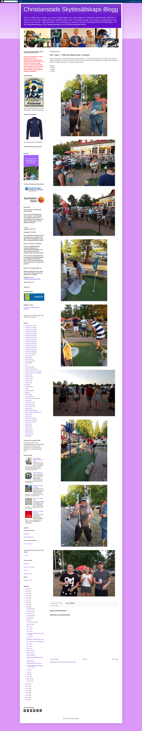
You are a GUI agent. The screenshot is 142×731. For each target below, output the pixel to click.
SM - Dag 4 (29, 637)
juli (28, 620)
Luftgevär (27, 390)
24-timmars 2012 (29, 327)
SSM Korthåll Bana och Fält (34, 663)
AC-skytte (26, 555)
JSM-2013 (28, 380)
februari (29, 679)
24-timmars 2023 (29, 347)
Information (28, 367)
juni (28, 669)
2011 (26, 697)
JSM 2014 (27, 379)
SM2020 (27, 424)
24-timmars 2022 (29, 345)
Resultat (27, 400)
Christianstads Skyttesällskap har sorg (38, 460)
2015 (26, 688)
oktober (29, 613)
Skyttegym (28, 408)
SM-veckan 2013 (29, 418)
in (25, 365)
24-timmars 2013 (29, 329)
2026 (26, 589)
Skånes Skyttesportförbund (32, 412)
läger (26, 392)
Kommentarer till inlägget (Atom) (67, 662)
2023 (26, 595)
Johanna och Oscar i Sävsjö (32, 373)
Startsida (84, 659)
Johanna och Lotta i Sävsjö (32, 371)
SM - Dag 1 (29, 648)
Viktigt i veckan (30, 624)
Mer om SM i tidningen (32, 622)
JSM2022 (27, 382)
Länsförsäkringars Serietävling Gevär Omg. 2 (35, 666)
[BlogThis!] (68, 603)
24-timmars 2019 (29, 341)
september (30, 615)
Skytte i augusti (30, 653)
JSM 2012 (27, 377)
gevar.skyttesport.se (29, 537)
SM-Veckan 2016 (29, 420)
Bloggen (27, 357)
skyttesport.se (27, 533)
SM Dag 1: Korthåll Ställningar (38, 512)
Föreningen (28, 361)
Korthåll (27, 386)
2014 (26, 690)
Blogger (77, 718)
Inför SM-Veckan (31, 655)
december (29, 609)
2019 (26, 604)
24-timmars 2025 (29, 351)
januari (29, 681)
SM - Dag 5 (29, 631)
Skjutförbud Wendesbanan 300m (35, 639)
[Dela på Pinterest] (74, 603)
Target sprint (28, 430)
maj (28, 672)
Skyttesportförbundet (30, 410)
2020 (26, 602)
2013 (26, 693)
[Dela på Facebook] (72, 603)
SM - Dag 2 (29, 646)
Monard (25, 570)
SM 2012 (27, 414)
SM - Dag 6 (29, 629)
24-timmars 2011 (29, 325)
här (34, 222)
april (28, 674)
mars (28, 676)
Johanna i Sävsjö (29, 369)
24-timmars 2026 (29, 353)
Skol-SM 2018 (29, 406)
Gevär (26, 363)
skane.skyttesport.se (28, 543)
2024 (26, 593)
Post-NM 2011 (29, 396)
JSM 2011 (27, 375)
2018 (26, 607)
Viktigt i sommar (31, 661)
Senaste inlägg (54, 659)
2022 (26, 598)
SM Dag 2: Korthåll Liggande (38, 486)
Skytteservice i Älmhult (29, 567)
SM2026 (27, 428)
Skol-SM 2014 (29, 404)
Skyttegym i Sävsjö (28, 580)
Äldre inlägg (114, 659)
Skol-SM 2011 (28, 402)
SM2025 (27, 426)
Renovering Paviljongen (31, 398)
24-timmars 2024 (29, 349)
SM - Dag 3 (29, 644)
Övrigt (56, 605)
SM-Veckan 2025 (29, 422)
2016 (26, 686)
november (29, 611)
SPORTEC (26, 563)
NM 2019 (27, 394)
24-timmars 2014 (29, 331)
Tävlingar (27, 432)
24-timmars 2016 (29, 335)
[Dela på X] (70, 603)
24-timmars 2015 (29, 333)
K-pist (26, 384)
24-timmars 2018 (29, 339)
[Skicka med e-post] (66, 603)
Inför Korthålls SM (37, 472)
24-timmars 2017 (29, 337)
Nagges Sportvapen (28, 573)
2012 (26, 695)
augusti (29, 618)
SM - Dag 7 (29, 626)
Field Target (28, 359)
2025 (26, 591)
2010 (26, 699)
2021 (26, 600)
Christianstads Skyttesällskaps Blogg (71, 9)
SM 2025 (27, 416)
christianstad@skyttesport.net (32, 279)
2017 (26, 684)
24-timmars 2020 (29, 343)
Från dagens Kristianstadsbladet (35, 641)
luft (26, 388)
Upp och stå (28, 434)
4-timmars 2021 (29, 355)
